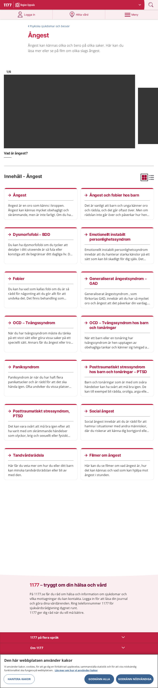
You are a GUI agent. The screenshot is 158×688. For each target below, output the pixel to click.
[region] (79, 671)
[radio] (144, 177)
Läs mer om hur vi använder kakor (76, 670)
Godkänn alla (99, 679)
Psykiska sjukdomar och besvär (50, 26)
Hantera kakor (19, 679)
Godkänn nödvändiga (134, 679)
